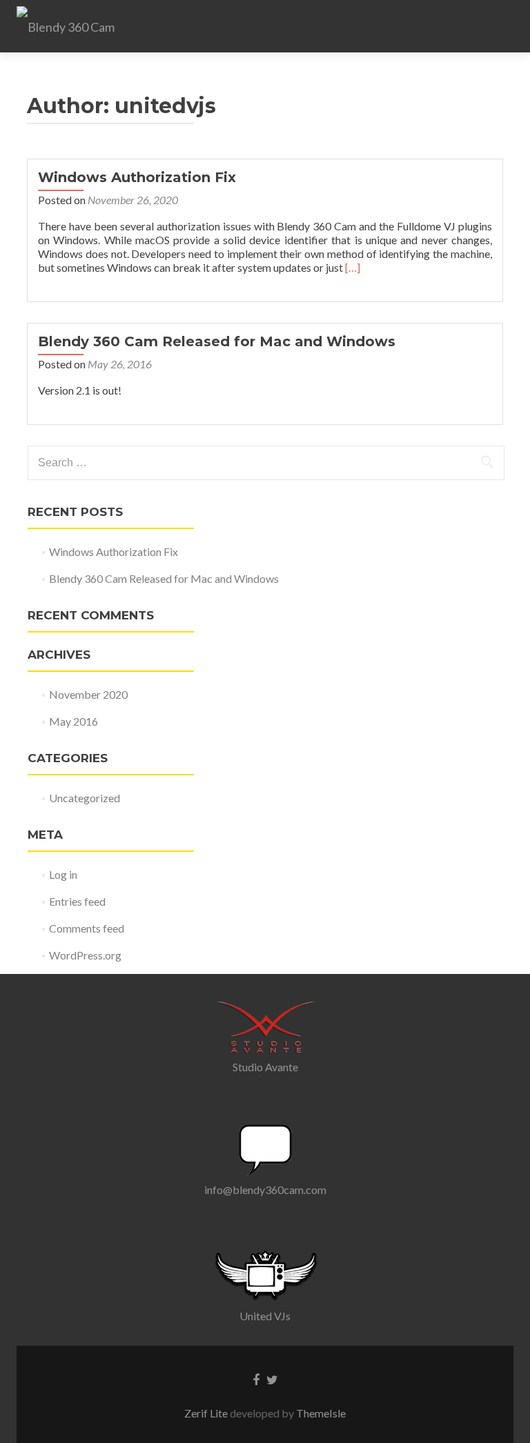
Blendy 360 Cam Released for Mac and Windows (216, 341)
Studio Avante (265, 1066)
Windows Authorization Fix (137, 177)
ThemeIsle (321, 1413)
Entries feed (77, 901)
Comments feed (86, 928)
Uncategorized (84, 797)
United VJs (265, 1315)
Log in (63, 874)
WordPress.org (85, 955)
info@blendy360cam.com (265, 1189)
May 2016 (73, 721)
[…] (352, 267)
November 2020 (88, 694)
